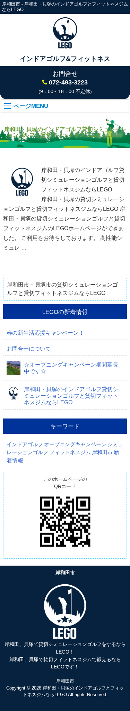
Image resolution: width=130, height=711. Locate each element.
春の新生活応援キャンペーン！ (45, 333)
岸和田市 (102, 452)
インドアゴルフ (25, 444)
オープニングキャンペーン (75, 444)
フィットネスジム (70, 452)
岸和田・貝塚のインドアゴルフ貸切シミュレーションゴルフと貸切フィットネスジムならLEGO (82, 179)
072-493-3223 (68, 82)
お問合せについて (29, 349)
